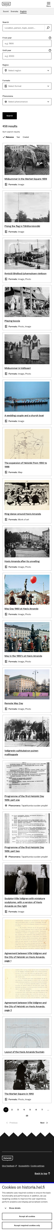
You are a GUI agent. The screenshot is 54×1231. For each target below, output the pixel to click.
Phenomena (8, 96)
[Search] (48, 28)
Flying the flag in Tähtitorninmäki (22, 226)
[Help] (49, 37)
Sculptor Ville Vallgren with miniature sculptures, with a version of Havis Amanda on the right (25, 902)
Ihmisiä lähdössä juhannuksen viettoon (25, 273)
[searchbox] (24, 28)
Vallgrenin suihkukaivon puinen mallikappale (21, 752)
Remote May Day (14, 703)
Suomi (6, 11)
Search (6, 22)
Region (6, 65)
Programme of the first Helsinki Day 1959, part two (24, 849)
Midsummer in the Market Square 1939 (26, 178)
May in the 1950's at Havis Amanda (23, 656)
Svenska (14, 11)
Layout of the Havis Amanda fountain (24, 1052)
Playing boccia (12, 320)
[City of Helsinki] (7, 1158)
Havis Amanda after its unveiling (22, 561)
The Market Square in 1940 (19, 1093)
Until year (7, 50)
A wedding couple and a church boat (24, 415)
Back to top (41, 1173)
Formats (6, 80)
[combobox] (27, 70)
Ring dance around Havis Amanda (23, 514)
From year (7, 37)
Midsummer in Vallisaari (18, 368)
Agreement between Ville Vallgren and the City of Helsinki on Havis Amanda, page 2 (25, 1006)
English (23, 11)
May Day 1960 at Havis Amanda (21, 608)
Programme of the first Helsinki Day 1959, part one (24, 798)
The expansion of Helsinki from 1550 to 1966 (26, 464)
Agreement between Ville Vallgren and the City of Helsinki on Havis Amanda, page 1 (25, 957)
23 (27, 1115)
